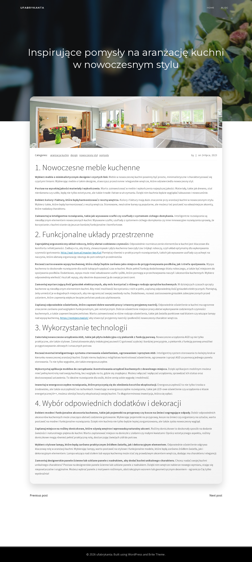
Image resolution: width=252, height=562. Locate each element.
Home (210, 7)
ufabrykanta (32, 7)
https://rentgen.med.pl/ (74, 318)
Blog (224, 7)
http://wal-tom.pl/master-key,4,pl (81, 252)
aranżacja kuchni (59, 155)
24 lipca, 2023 (209, 155)
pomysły (104, 155)
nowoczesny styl (88, 155)
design (74, 155)
